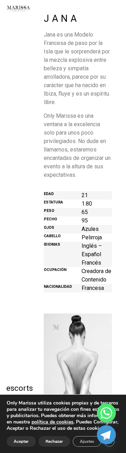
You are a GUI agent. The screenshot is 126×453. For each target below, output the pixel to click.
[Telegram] (106, 434)
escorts (18, 388)
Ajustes (87, 441)
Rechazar (54, 441)
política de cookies (52, 422)
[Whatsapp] (106, 412)
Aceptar (21, 441)
